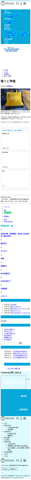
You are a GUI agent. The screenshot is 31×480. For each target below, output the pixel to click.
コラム (6, 43)
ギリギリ (4, 251)
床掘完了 (4, 266)
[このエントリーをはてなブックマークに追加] (5, 211)
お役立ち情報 (9, 329)
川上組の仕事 (12, 21)
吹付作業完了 (6, 273)
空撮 (2, 258)
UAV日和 (13, 304)
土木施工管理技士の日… (20, 355)
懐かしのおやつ (16, 307)
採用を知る (7, 29)
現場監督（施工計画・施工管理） (18, 33)
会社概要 (10, 16)
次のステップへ (16, 311)
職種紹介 (10, 23)
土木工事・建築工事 (14, 368)
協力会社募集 (8, 39)
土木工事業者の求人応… (20, 357)
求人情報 (8, 339)
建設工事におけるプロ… (20, 353)
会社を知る (7, 12)
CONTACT (7, 53)
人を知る (7, 27)
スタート (4, 296)
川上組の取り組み (13, 14)
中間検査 (4, 288)
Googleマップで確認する (9, 469)
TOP (5, 10)
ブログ (6, 41)
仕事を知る (7, 19)
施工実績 (7, 25)
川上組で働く (12, 31)
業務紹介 (10, 86)
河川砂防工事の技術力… (20, 351)
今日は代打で (6, 281)
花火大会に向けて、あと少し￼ (20, 313)
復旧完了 (4, 243)
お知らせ (8, 331)
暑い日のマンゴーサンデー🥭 (20, 309)
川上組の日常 (9, 333)
